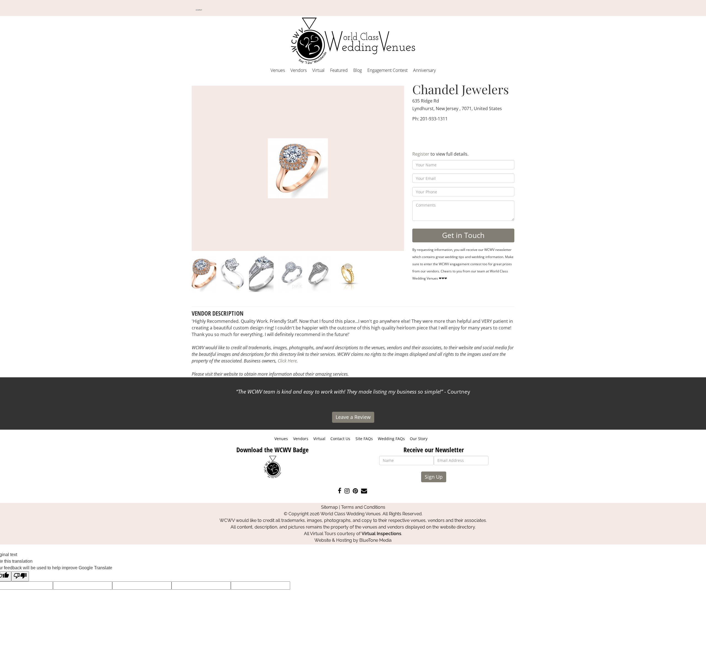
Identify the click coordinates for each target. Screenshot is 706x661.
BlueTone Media (375, 540)
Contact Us (340, 438)
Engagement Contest (387, 70)
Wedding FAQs (391, 438)
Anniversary (424, 70)
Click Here (287, 361)
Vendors (298, 70)
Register (420, 154)
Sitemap (329, 507)
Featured (339, 70)
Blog (357, 70)
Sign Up (434, 476)
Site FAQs (364, 438)
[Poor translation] (20, 576)
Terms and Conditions (363, 507)
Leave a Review (353, 417)
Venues (278, 70)
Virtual (318, 70)
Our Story (418, 438)
